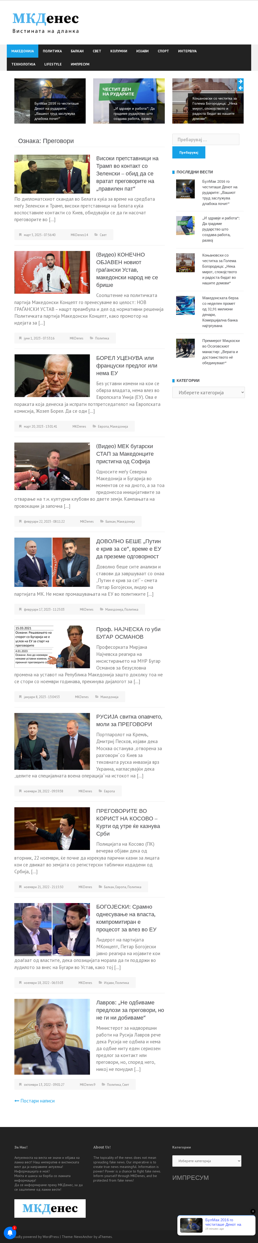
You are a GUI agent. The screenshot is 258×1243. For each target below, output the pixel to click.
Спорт (163, 51)
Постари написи (37, 1101)
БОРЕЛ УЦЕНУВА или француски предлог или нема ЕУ (126, 365)
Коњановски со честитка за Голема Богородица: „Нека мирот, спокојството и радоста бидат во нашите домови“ (214, 108)
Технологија (23, 64)
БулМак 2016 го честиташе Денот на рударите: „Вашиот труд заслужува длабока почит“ (57, 111)
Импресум (80, 64)
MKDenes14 (79, 235)
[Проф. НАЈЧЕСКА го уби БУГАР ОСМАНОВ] (52, 646)
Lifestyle (53, 64)
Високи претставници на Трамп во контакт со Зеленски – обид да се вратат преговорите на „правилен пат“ (127, 173)
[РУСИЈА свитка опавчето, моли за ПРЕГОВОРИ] (52, 741)
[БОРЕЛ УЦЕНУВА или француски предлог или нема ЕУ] (52, 375)
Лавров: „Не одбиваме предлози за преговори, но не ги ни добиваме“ (130, 1010)
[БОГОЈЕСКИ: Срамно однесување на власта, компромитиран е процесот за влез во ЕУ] (52, 929)
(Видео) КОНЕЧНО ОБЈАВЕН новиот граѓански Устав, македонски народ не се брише (127, 269)
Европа (103, 426)
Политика (52, 51)
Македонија (22, 51)
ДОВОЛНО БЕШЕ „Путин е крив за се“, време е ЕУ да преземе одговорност (128, 549)
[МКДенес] (45, 22)
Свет (97, 51)
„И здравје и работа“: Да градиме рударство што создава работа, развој (134, 113)
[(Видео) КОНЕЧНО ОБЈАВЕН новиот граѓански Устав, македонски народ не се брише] (52, 272)
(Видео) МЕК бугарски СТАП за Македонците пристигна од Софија (125, 454)
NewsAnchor (83, 1236)
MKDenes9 (87, 1085)
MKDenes (76, 338)
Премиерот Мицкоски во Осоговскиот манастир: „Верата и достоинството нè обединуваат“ (221, 351)
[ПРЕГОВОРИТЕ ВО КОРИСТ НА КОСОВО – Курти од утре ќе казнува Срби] (52, 828)
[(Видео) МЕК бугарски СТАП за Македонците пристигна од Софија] (52, 466)
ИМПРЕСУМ (190, 1177)
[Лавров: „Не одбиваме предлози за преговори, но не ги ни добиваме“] (52, 1036)
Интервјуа (187, 51)
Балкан (77, 51)
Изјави (142, 51)
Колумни (118, 51)
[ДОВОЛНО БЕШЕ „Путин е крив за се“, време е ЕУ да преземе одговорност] (52, 562)
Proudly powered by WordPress (35, 1236)
